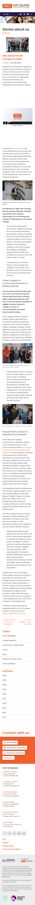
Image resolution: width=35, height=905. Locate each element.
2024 (4, 685)
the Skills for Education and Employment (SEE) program (17, 450)
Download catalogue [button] (15, 753)
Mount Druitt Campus (11, 812)
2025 (4, 680)
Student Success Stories (12, 659)
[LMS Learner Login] (24, 14)
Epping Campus (9, 802)
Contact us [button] (8, 758)
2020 (4, 703)
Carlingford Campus (11, 782)
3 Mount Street (18, 148)
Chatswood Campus (11, 792)
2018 (4, 712)
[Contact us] (28, 14)
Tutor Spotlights (8, 663)
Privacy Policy (8, 846)
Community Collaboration (13, 645)
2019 (4, 708)
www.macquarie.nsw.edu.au (13, 613)
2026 (4, 675)
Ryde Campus (8, 822)
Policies (5, 842)
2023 (4, 689)
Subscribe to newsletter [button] (16, 748)
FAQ (4, 839)
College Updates (9, 640)
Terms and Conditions (11, 849)
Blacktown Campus (10, 772)
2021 (4, 699)
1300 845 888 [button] (11, 742)
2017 (4, 717)
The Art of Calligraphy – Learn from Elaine (25, 622)
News (4, 654)
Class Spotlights (9, 636)
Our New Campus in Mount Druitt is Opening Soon (10, 622)
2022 (4, 694)
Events (5, 650)
